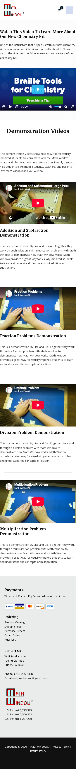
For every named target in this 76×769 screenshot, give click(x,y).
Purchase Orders (14, 631)
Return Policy (38, 751)
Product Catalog (14, 622)
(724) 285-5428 (23, 674)
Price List (10, 639)
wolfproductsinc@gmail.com (29, 678)
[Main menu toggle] (69, 10)
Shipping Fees (12, 626)
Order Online (12, 635)
